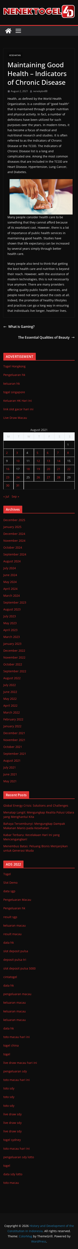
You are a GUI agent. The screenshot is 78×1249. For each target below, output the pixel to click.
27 (48, 477)
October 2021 (12, 747)
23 (7, 477)
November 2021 (14, 740)
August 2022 (12, 678)
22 (69, 469)
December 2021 (14, 733)
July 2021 (9, 767)
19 (38, 469)
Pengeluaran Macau (17, 900)
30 (7, 485)
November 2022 (14, 657)
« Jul (6, 496)
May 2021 (10, 781)
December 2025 (14, 520)
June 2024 (10, 575)
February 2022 (13, 719)
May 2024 (10, 582)
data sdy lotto (12, 1174)
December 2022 (14, 651)
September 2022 (14, 671)
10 (18, 461)
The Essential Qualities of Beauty (44, 337)
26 (38, 477)
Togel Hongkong (14, 366)
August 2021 (12, 760)
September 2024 (14, 554)
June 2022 (10, 692)
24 (18, 477)
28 (58, 477)
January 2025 (12, 527)
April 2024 (10, 589)
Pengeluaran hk (14, 375)
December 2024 (14, 534)
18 (28, 469)
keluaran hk (11, 384)
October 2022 (12, 664)
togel (6, 1166)
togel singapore (14, 392)
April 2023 (10, 630)
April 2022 (10, 705)
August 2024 (12, 561)
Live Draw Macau (15, 418)
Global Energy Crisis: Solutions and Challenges (35, 805)
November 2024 (14, 541)
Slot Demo (10, 883)
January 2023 (12, 644)
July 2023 (9, 616)
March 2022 (11, 712)
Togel (7, 874)
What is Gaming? (21, 326)
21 (58, 469)
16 (7, 469)
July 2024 (9, 568)
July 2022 (9, 685)
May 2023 (10, 623)
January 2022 (12, 726)
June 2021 (10, 774)
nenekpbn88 (40, 91)
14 (58, 461)
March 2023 (11, 637)
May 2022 (10, 699)
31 (18, 485)
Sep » (15, 496)
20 (48, 469)
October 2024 (12, 547)
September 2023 (14, 602)
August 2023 (12, 609)
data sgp (9, 891)
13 (48, 461)
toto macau (11, 1183)
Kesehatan (15, 55)
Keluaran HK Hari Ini (17, 401)
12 (38, 461)
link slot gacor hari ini (18, 409)
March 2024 (11, 596)
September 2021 (14, 754)
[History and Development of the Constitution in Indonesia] (8, 31)
